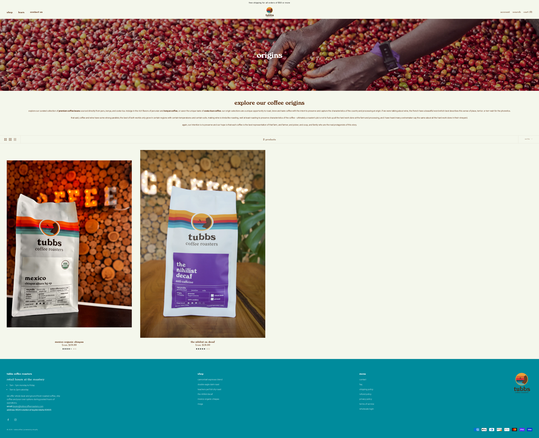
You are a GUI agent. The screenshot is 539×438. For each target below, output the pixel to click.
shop (10, 12)
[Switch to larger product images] (5, 139)
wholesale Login (366, 408)
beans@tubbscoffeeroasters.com (28, 406)
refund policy (365, 394)
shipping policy (366, 389)
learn (21, 12)
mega (200, 404)
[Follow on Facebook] (8, 419)
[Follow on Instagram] (15, 419)
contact (362, 379)
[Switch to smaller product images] (10, 139)
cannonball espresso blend (210, 379)
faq (360, 384)
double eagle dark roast (208, 384)
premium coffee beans (69, 111)
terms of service (366, 404)
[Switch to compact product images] (15, 139)
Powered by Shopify (31, 430)
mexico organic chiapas (208, 399)
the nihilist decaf (205, 394)
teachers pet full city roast (209, 389)
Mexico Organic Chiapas (69, 342)
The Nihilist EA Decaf (203, 342)
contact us (36, 11)
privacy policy (365, 399)
